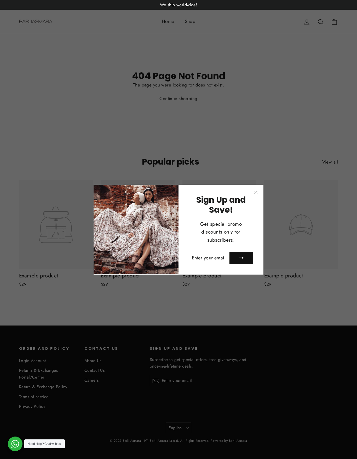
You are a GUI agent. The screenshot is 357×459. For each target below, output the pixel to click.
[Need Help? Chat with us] (15, 444)
